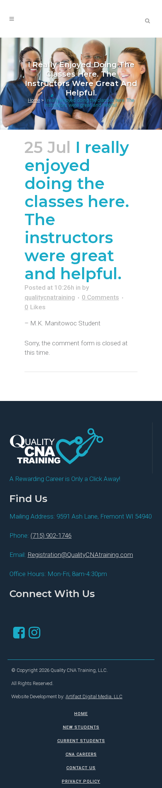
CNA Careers (81, 754)
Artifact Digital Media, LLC (94, 696)
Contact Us (81, 767)
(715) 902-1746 (51, 535)
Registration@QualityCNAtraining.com (80, 554)
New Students (81, 727)
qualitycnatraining (49, 297)
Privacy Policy (81, 781)
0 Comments (100, 297)
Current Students (81, 740)
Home (34, 100)
